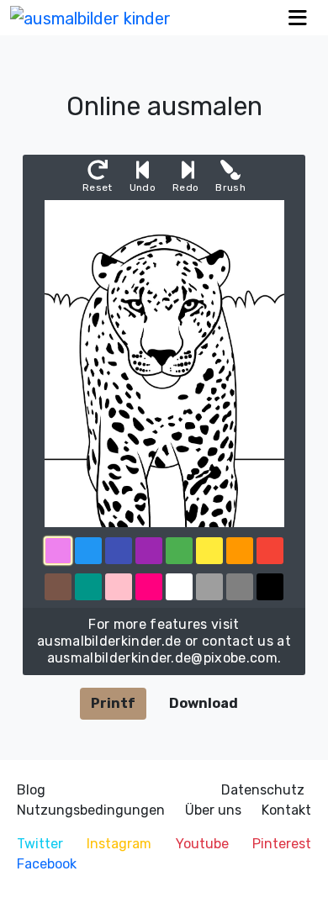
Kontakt (286, 810)
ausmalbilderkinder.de (109, 641)
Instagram (119, 844)
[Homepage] (90, 17)
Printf (113, 703)
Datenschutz (262, 790)
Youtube (202, 844)
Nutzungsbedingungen (91, 810)
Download (203, 703)
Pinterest (281, 844)
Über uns (213, 810)
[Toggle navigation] (298, 18)
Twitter (40, 844)
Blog (31, 790)
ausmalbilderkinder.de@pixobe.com (162, 658)
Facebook (47, 864)
